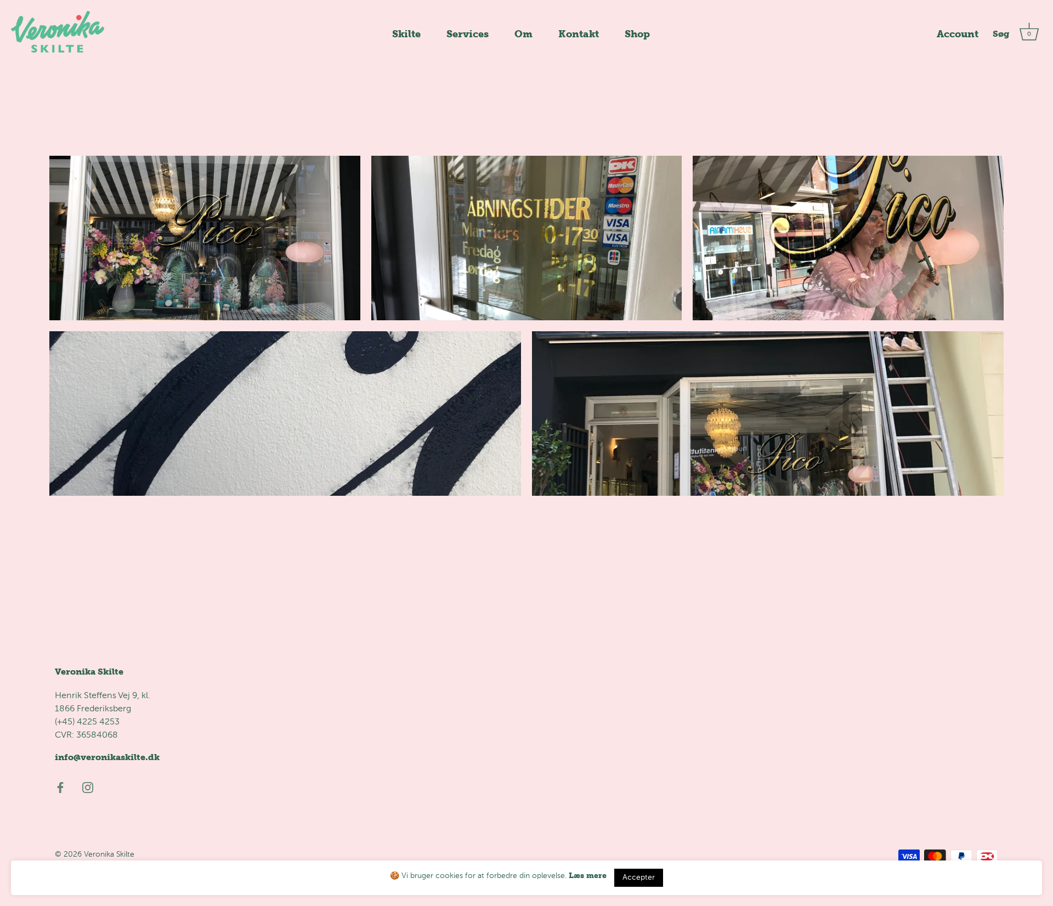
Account (957, 33)
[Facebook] (60, 787)
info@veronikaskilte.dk (107, 757)
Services (467, 33)
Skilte (406, 33)
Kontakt (578, 33)
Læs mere (588, 875)
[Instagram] (87, 787)
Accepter (638, 877)
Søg (1001, 34)
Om (523, 33)
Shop (637, 33)
